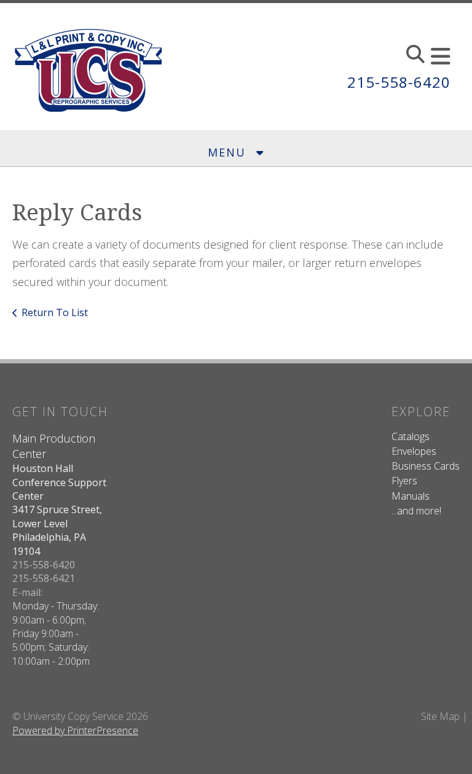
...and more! (416, 510)
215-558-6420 (398, 82)
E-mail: (27, 592)
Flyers (404, 480)
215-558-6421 (43, 578)
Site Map (440, 716)
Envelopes (413, 451)
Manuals (410, 496)
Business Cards (425, 466)
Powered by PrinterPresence (75, 730)
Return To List (55, 312)
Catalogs (410, 436)
